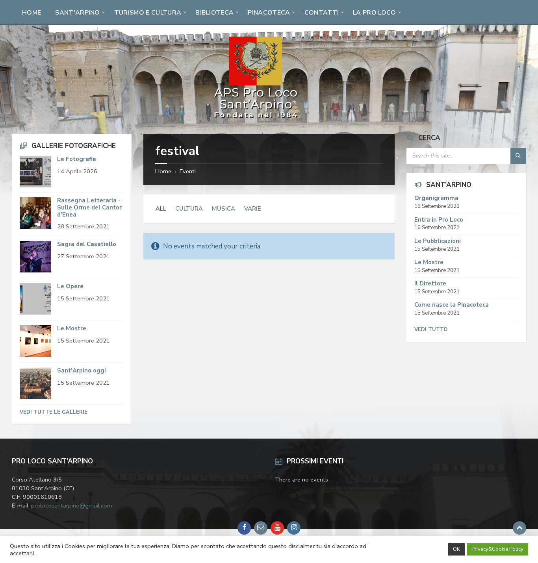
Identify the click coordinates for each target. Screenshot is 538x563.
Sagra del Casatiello (86, 244)
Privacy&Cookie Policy (497, 549)
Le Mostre (71, 328)
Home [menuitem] (31, 12)
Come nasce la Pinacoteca (451, 305)
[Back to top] (519, 528)
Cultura (189, 209)
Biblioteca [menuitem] (214, 12)
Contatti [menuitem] (321, 12)
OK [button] (456, 549)
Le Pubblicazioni (437, 241)
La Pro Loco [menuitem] (374, 12)
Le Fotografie (76, 159)
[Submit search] (518, 156)
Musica (223, 209)
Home (163, 171)
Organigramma (436, 198)
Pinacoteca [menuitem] (269, 12)
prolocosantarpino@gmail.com (71, 505)
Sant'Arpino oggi (81, 370)
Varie (252, 209)
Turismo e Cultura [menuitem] (147, 12)
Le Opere (70, 286)
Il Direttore (430, 283)
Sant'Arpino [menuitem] (77, 12)
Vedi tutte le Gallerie (53, 412)
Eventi (188, 171)
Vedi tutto (430, 329)
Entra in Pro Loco (438, 220)
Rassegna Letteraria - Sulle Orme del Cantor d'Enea (89, 207)
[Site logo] (256, 118)
